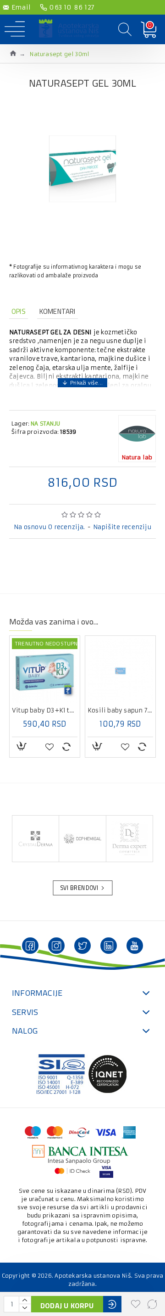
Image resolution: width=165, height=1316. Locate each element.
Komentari (57, 311)
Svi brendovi (79, 888)
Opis (18, 311)
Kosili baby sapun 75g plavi (120, 710)
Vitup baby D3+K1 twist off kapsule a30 (44, 710)
